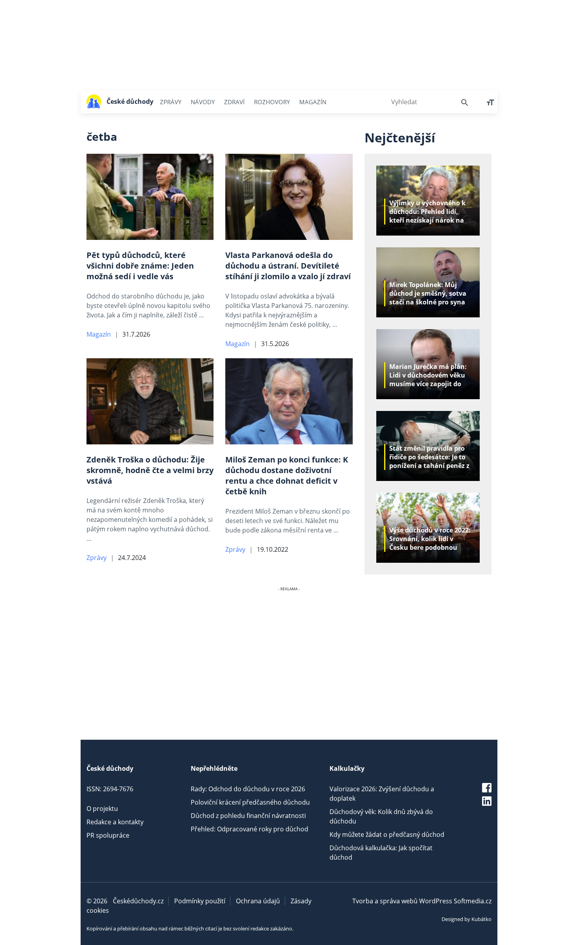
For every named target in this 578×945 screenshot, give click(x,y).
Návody (203, 102)
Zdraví (234, 102)
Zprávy (170, 102)
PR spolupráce (108, 835)
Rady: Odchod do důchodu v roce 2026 (248, 789)
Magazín (312, 102)
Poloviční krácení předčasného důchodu (250, 802)
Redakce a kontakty (115, 822)
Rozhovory (272, 102)
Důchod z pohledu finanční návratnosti (248, 815)
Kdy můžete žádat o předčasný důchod (386, 834)
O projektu (102, 808)
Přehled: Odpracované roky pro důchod (249, 829)
